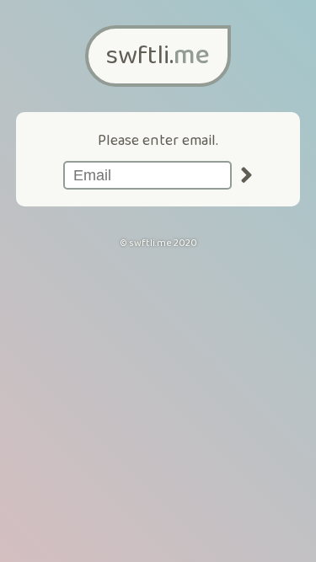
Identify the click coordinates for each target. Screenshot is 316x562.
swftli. (158, 56)
